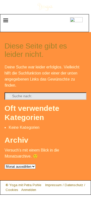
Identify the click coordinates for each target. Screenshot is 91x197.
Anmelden (28, 190)
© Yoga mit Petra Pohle (23, 185)
